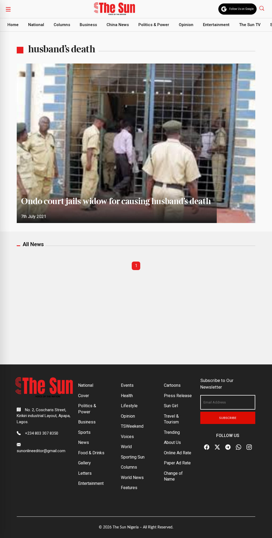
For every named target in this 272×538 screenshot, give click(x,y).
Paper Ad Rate (177, 462)
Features (129, 487)
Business (88, 24)
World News (132, 477)
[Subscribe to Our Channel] (228, 447)
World (126, 446)
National (36, 24)
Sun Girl (171, 405)
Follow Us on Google (241, 8)
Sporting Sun (132, 457)
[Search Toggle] (262, 8)
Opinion (186, 24)
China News (118, 24)
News (83, 442)
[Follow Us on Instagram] (249, 447)
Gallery (84, 462)
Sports (84, 432)
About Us (172, 442)
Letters (85, 473)
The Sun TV (250, 24)
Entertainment (216, 24)
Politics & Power (153, 24)
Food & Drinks (91, 452)
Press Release (178, 395)
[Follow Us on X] (217, 447)
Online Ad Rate (177, 452)
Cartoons (172, 385)
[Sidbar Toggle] (8, 9)
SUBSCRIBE (227, 417)
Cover (83, 395)
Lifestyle (129, 405)
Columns (62, 24)
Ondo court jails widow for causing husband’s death (116, 202)
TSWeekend (132, 426)
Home (13, 24)
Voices (127, 436)
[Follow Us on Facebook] (206, 447)
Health (127, 395)
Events (127, 385)
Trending (172, 432)
